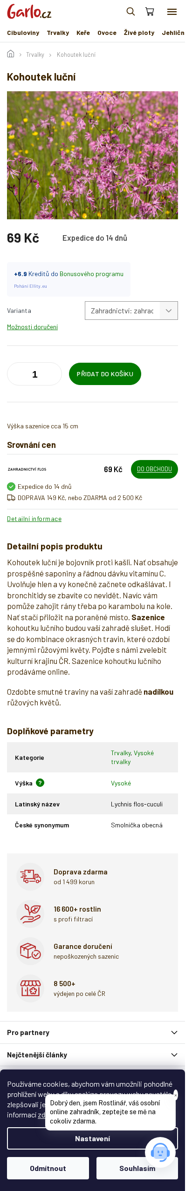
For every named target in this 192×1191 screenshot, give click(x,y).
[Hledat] (130, 11)
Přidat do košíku (105, 374)
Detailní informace (34, 518)
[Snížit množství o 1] (53, 376)
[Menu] (172, 11)
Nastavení (92, 1138)
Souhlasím (137, 1168)
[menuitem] (23, 32)
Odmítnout (48, 1168)
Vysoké (121, 783)
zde (43, 1114)
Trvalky (120, 753)
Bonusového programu (91, 273)
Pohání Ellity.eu (30, 286)
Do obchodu (154, 469)
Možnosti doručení (32, 327)
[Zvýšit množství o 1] (16, 376)
